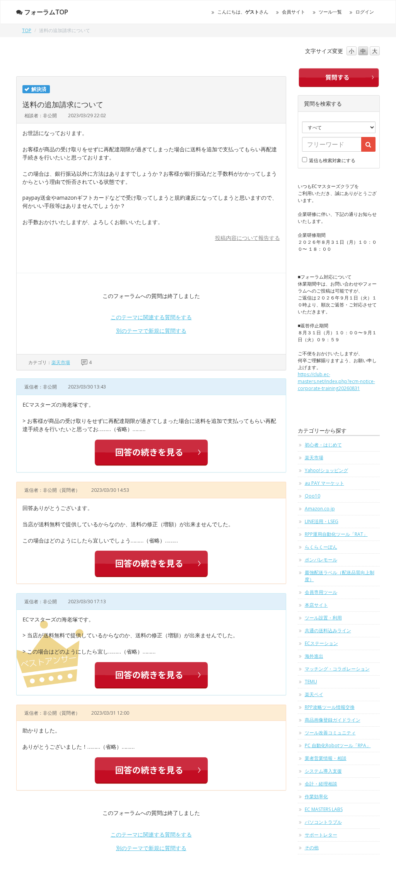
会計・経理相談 (321, 783)
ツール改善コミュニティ (330, 732)
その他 (312, 847)
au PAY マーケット (324, 483)
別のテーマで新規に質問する (151, 330)
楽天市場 (60, 362)
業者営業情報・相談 (325, 758)
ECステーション (321, 643)
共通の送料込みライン (328, 630)
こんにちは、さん (242, 12)
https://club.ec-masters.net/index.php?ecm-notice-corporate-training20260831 (336, 381)
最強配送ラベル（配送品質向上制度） (339, 576)
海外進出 (314, 656)
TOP (26, 30)
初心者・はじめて (323, 444)
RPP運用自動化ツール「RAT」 (336, 534)
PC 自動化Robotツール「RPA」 (338, 745)
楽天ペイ (314, 694)
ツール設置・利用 (323, 617)
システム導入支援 (323, 771)
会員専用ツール (321, 592)
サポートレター (321, 835)
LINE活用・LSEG (321, 521)
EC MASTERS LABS (324, 809)
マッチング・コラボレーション (337, 669)
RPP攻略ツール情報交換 (330, 707)
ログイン (364, 12)
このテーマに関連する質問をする (151, 317)
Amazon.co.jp (320, 508)
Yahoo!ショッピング (326, 470)
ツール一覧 (330, 12)
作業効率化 (316, 796)
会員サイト (293, 12)
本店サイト (316, 605)
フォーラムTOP (46, 12)
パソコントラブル (323, 822)
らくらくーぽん (321, 547)
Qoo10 (312, 496)
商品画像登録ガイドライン (332, 720)
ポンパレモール (321, 559)
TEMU (311, 681)
